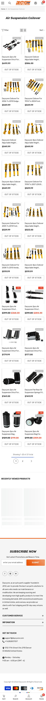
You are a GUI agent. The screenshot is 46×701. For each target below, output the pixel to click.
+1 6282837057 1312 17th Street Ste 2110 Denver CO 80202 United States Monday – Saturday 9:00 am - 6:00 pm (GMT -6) (17, 651)
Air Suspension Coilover (16, 9)
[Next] (31, 461)
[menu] (2, 3)
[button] (21, 30)
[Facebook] (4, 573)
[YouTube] (15, 573)
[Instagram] (10, 573)
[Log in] (35, 3)
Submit (35, 562)
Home (3, 9)
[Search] (9, 3)
